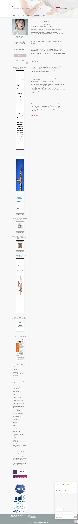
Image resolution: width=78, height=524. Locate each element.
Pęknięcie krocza (15, 407)
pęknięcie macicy (16, 409)
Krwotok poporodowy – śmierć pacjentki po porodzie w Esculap (46, 42)
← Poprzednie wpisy (34, 115)
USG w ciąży (15, 437)
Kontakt (44, 15)
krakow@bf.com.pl (33, 517)
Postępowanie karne (16, 412)
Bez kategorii (15, 369)
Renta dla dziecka (16, 419)
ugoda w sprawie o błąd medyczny (19, 434)
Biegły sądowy (15, 370)
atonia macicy (15, 366)
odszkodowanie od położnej (17, 401)
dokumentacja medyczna (17, 379)
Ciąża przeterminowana (17, 376)
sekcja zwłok (15, 423)
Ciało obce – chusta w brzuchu (18, 373)
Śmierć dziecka (15, 426)
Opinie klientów (36, 15)
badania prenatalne (16, 367)
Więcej (20, 45)
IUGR (13, 385)
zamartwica (15, 448)
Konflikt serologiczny (16, 387)
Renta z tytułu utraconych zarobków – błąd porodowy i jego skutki (20, 454)
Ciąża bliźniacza (15, 375)
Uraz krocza (15, 435)
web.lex (46, 522)
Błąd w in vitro (35, 61)
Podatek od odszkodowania (17, 410)
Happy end (14, 382)
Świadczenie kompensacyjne (18, 432)
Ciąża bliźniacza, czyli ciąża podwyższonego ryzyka (20, 459)
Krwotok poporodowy (16, 388)
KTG (13, 389)
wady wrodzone (15, 438)
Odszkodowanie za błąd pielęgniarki (19, 406)
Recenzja (14, 418)
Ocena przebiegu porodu (17, 397)
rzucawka (14, 421)
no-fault (14, 394)
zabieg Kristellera (16, 441)
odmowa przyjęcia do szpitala (18, 400)
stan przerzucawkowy (16, 429)
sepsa (14, 425)
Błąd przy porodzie (22, 6)
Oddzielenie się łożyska (17, 398)
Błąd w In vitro (15, 372)
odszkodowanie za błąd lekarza (18, 404)
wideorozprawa (15, 440)
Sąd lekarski (15, 422)
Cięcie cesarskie (15, 378)
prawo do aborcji (16, 415)
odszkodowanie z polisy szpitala (18, 403)
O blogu (29, 15)
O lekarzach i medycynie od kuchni (19, 395)
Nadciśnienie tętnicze (16, 391)
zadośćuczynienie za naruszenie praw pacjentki (19, 446)
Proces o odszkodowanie (17, 416)
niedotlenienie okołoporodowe (18, 392)
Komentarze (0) (50, 26)
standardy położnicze (16, 431)
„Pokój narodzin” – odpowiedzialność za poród (20, 457)
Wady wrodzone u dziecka (38, 99)
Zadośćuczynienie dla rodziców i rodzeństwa (18, 444)
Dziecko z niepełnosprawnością (18, 381)
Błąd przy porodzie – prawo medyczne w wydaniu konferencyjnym (45, 78)
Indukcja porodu (15, 384)
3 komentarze (52, 81)
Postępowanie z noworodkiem (18, 413)
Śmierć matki (15, 428)
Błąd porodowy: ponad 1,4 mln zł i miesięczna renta (45, 24)
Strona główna (15, 15)
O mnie (23, 15)
